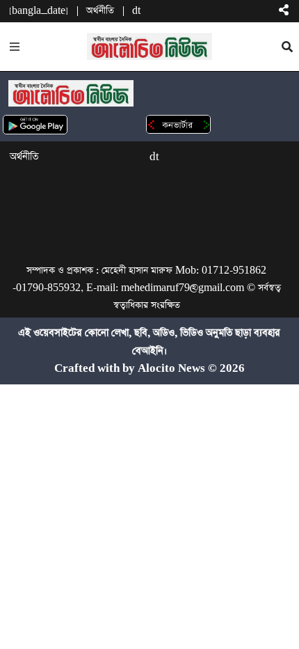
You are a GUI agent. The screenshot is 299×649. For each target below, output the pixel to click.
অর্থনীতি (100, 10)
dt (136, 10)
